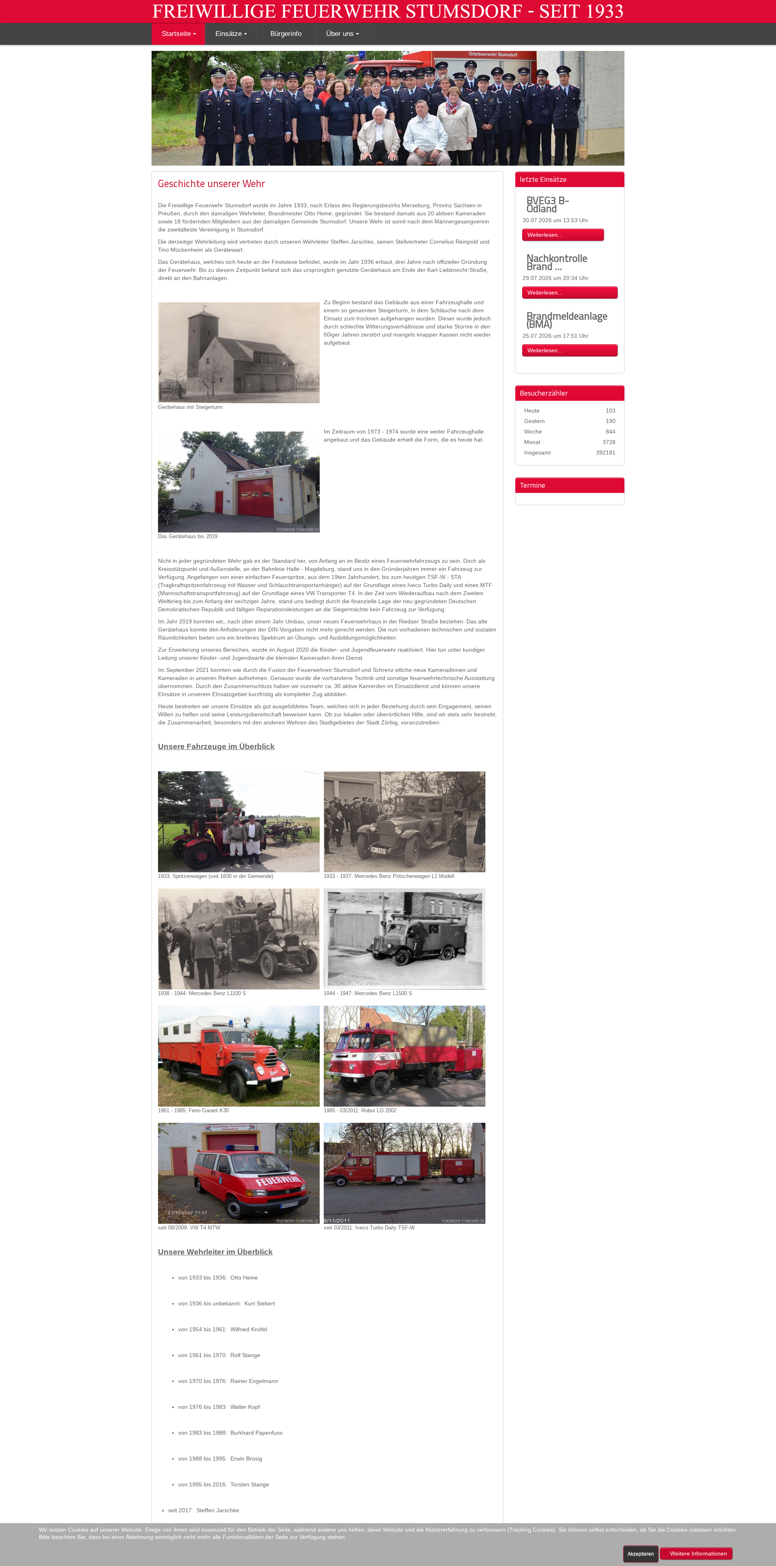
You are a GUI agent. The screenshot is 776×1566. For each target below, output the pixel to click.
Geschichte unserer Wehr (211, 183)
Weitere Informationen (698, 1553)
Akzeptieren (641, 1554)
